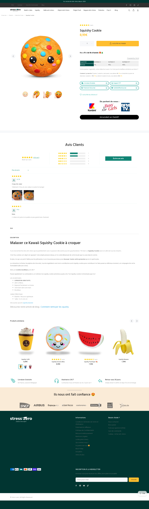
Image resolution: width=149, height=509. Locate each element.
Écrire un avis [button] (118, 158)
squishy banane (28, 303)
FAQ (12, 5)
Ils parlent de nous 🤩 (83, 445)
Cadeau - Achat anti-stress (117, 434)
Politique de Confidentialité (85, 430)
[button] (62, 153)
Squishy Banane (124, 359)
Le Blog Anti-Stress (82, 439)
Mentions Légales (81, 436)
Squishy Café (25, 359)
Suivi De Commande (32, 5)
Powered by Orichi (133, 58)
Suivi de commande (114, 431)
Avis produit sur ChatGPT (109, 117)
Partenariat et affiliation (83, 427)
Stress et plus (80, 455)
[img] (16, 176)
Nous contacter (113, 422)
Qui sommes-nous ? (82, 442)
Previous (13, 56)
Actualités (79, 452)
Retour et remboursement (84, 433)
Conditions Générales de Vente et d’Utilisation (87, 423)
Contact (20, 5)
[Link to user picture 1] (17, 195)
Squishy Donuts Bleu (58, 362)
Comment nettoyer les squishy (55, 307)
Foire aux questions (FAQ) (116, 428)
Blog (43, 5)
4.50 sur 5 (36, 157)
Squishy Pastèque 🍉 (91, 362)
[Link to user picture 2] (29, 195)
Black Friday (79, 448)
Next (70, 56)
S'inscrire (134, 480)
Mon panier (112, 425)
